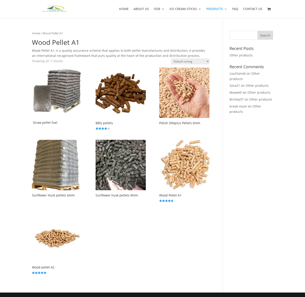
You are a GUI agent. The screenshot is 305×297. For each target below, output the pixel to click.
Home (36, 33)
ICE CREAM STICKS (183, 9)
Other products (241, 55)
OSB (157, 9)
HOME (124, 9)
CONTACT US (252, 9)
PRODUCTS (214, 9)
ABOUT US (141, 9)
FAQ (235, 9)
